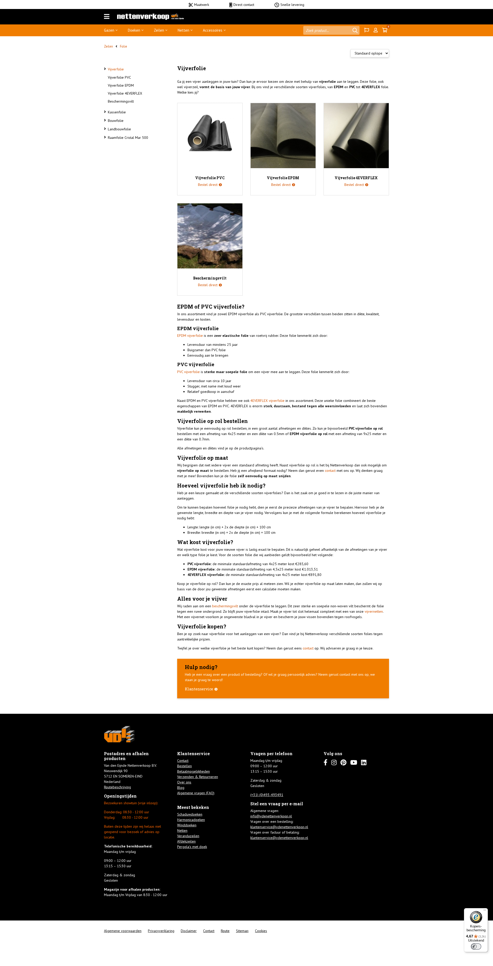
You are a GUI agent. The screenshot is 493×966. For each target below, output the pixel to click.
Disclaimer (189, 930)
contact (330, 470)
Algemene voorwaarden (122, 930)
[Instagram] (334, 762)
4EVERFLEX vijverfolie (267, 400)
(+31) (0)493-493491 (266, 794)
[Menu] (106, 17)
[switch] (476, 946)
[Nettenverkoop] (150, 17)
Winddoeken (186, 825)
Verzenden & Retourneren (197, 776)
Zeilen (159, 30)
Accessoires (212, 30)
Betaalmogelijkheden (193, 771)
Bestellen (184, 766)
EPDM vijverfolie (190, 335)
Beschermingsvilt (121, 101)
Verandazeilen (188, 836)
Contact (182, 760)
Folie (123, 46)
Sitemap (242, 930)
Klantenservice (199, 689)
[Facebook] (325, 762)
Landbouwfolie (119, 129)
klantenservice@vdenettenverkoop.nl (279, 827)
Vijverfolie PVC (119, 77)
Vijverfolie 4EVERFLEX (125, 93)
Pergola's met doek (192, 846)
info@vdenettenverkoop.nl (271, 816)
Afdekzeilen (186, 841)
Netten (183, 30)
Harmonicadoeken (191, 819)
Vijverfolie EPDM (121, 85)
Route (225, 930)
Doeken (134, 30)
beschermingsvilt (225, 606)
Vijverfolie (116, 69)
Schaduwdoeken (189, 814)
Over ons (184, 782)
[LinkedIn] (363, 762)
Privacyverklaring (161, 930)
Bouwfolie (116, 120)
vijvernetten (374, 611)
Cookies (261, 930)
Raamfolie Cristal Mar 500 (128, 137)
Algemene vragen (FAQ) (195, 793)
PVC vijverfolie (188, 371)
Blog (180, 787)
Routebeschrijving (117, 787)
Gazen (109, 30)
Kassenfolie (117, 112)
